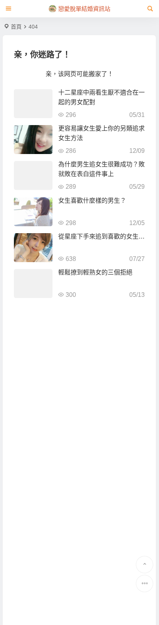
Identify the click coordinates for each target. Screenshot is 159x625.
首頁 (16, 27)
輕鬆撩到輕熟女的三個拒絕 (95, 272)
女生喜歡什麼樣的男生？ (92, 200)
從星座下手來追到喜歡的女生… (101, 236)
